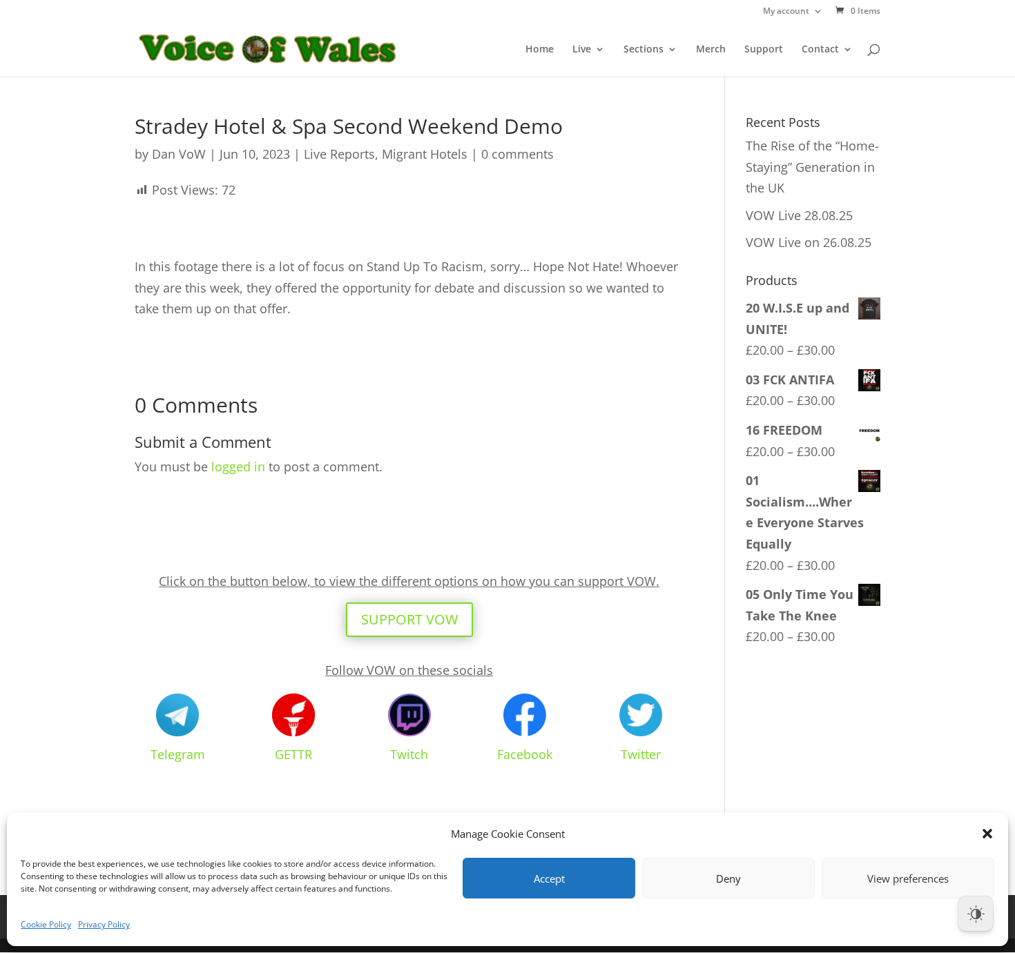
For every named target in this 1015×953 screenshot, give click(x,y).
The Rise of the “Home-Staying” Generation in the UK (812, 166)
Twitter (641, 754)
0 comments (517, 154)
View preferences (908, 878)
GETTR (293, 754)
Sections (644, 49)
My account (786, 12)
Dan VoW (179, 154)
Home (539, 49)
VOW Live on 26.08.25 (808, 242)
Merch (711, 49)
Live (581, 49)
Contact (820, 49)
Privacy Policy (104, 924)
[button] (987, 834)
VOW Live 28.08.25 (799, 215)
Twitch (409, 754)
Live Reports (339, 154)
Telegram (178, 754)
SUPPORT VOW (409, 619)
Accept (549, 878)
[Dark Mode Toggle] (975, 913)
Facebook (524, 754)
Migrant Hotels (424, 154)
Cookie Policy (46, 924)
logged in (238, 466)
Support (763, 49)
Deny (728, 878)
